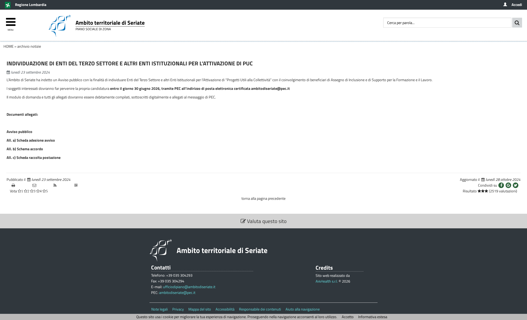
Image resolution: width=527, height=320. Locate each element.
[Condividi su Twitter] (515, 185)
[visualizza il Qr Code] (83, 185)
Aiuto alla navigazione (303, 309)
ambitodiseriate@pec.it (177, 292)
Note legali (159, 309)
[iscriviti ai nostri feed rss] (62, 185)
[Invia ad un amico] (41, 185)
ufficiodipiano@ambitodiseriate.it (189, 287)
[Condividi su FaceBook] (501, 185)
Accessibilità (225, 309)
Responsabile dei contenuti (260, 309)
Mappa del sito (199, 309)
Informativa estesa (372, 317)
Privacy (178, 309)
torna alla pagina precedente (263, 198)
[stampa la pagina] (20, 185)
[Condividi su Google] (508, 185)
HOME (8, 46)
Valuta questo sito (266, 221)
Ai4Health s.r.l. (327, 281)
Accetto (348, 317)
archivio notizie (29, 46)
